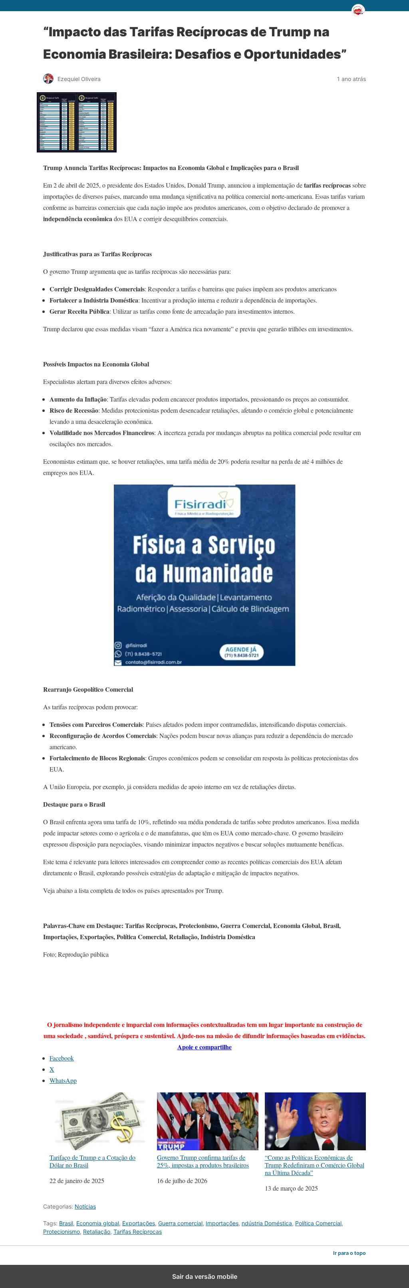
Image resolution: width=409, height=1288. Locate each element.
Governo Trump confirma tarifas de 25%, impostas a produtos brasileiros (203, 1161)
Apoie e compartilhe (204, 1046)
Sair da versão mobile (204, 1276)
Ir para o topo (349, 1253)
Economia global (97, 1223)
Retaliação (96, 1231)
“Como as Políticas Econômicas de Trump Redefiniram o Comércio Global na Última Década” (314, 1164)
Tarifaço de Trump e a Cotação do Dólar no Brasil (92, 1161)
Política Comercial (318, 1223)
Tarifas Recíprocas (137, 1231)
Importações (222, 1223)
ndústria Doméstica (267, 1223)
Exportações (138, 1223)
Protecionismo (61, 1231)
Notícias (85, 1206)
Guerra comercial (180, 1223)
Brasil (66, 1223)
